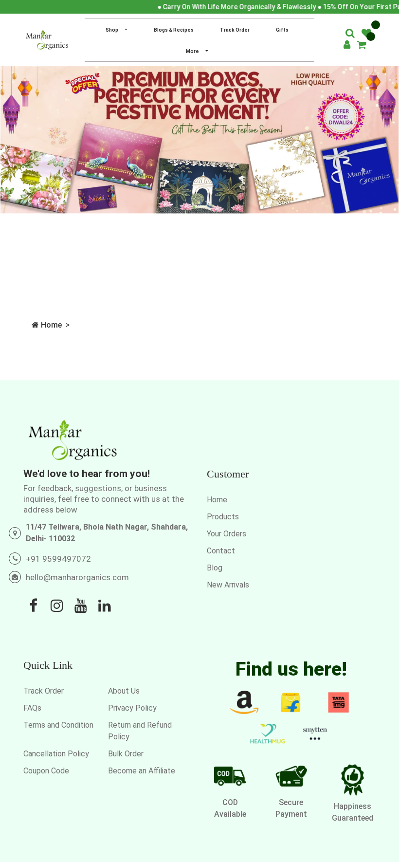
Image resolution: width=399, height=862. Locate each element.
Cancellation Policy (56, 753)
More (193, 51)
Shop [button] (112, 30)
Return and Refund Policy (140, 730)
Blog (214, 567)
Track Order (235, 30)
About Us (124, 691)
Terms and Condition (58, 725)
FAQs (32, 708)
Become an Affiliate (141, 770)
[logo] (46, 40)
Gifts (282, 30)
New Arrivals (228, 584)
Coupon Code (46, 770)
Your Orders (226, 533)
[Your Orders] (361, 46)
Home (50, 325)
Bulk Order (126, 753)
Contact (221, 550)
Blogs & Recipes (174, 30)
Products (223, 516)
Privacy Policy (132, 708)
